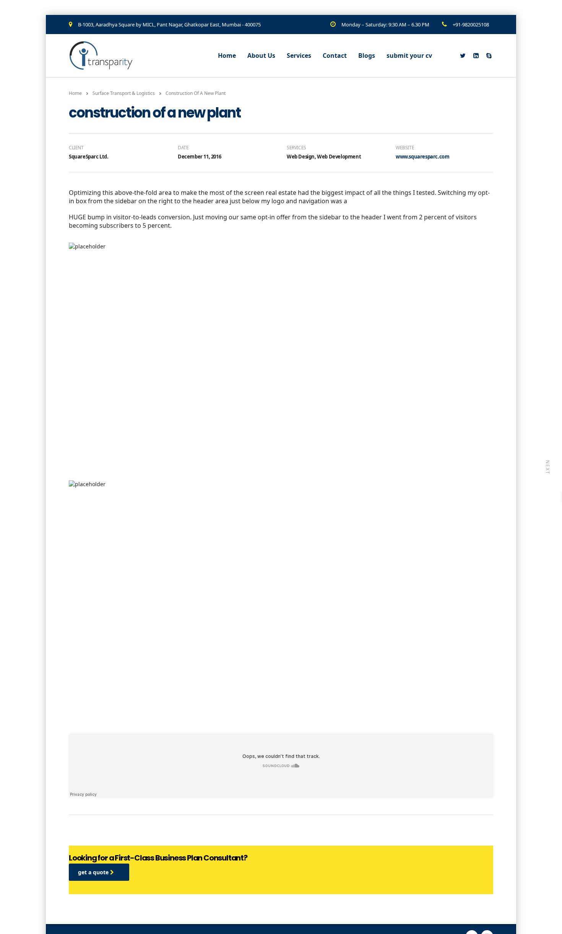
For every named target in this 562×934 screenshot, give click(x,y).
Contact (335, 55)
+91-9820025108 (471, 24)
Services (299, 55)
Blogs (366, 55)
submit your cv (409, 55)
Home (227, 55)
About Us (261, 55)
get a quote (94, 872)
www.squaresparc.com (422, 156)
